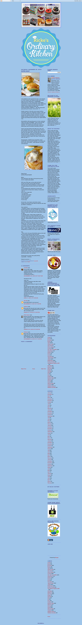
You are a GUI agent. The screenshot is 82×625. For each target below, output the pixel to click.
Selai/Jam (50, 379)
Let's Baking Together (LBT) (53, 363)
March (49, 397)
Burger (49, 341)
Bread (49, 338)
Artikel (49, 337)
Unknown (26, 306)
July (48, 403)
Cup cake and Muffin (52, 349)
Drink (49, 580)
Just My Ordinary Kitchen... (41, 5)
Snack (49, 381)
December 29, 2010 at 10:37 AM (33, 275)
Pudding (49, 376)
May (49, 420)
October (49, 402)
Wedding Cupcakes (52, 387)
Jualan (49, 359)
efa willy (25, 300)
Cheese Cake (50, 344)
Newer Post (23, 368)
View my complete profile (54, 92)
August (49, 433)
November (50, 400)
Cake (49, 342)
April (49, 395)
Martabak (50, 365)
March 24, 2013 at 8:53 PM (32, 329)
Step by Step (50, 383)
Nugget (49, 369)
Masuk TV (50, 367)
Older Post (43, 368)
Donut (49, 353)
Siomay (49, 380)
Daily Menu (27, 261)
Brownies (50, 340)
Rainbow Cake (51, 377)
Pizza (49, 375)
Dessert (49, 352)
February (49, 408)
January (49, 392)
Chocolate (50, 345)
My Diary (50, 368)
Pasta (49, 372)
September (50, 416)
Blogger (56, 557)
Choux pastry (50, 346)
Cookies (49, 348)
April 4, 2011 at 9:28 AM (31, 297)
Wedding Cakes (51, 386)
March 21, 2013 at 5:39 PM (32, 312)
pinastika (26, 267)
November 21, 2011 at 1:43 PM (32, 303)
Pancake (49, 371)
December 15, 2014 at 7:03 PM (33, 338)
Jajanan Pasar (51, 357)
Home (33, 368)
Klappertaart (50, 360)
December (50, 394)
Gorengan (50, 356)
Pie (48, 373)
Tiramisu (49, 384)
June (49, 405)
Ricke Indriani (27, 314)
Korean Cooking (51, 361)
